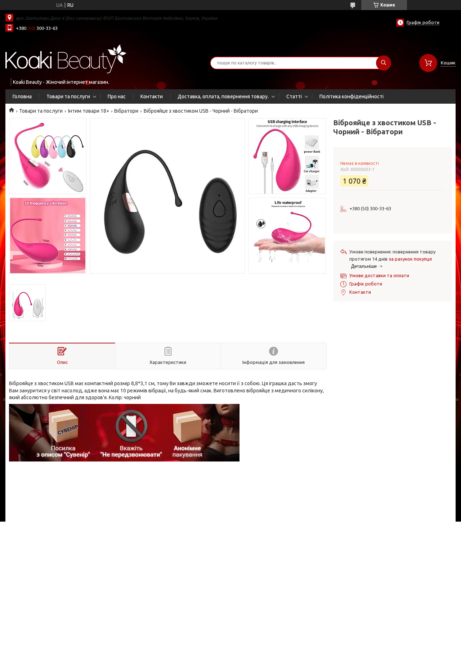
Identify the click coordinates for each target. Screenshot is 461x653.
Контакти (151, 96)
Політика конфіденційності (351, 96)
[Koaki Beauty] (66, 58)
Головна (22, 96)
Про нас (117, 96)
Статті (294, 96)
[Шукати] (383, 63)
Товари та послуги (68, 96)
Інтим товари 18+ (88, 111)
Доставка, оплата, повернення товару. (223, 96)
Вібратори (126, 111)
